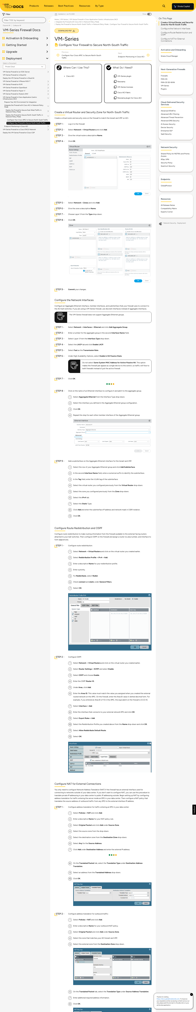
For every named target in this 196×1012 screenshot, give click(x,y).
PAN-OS (164, 79)
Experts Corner (167, 212)
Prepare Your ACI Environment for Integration (20, 102)
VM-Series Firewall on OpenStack (15, 88)
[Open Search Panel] (164, 6)
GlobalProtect (166, 186)
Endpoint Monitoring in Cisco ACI (16, 126)
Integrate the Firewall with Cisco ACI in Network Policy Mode (23, 106)
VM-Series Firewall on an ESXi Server (16, 72)
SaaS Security (166, 134)
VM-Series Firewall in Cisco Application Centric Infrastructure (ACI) (20, 98)
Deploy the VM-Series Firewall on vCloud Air (18, 78)
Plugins (164, 89)
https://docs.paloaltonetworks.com (168, 999)
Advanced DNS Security (170, 121)
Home (57, 19)
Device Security (167, 127)
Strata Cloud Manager (169, 56)
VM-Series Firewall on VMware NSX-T (16, 81)
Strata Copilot (183, 6)
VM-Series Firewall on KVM (12, 84)
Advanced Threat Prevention (172, 117)
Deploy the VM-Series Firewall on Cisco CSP (19, 133)
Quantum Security (168, 166)
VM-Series (64, 19)
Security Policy (166, 163)
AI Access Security (168, 124)
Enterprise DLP (166, 131)
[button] (194, 810)
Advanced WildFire (168, 111)
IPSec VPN (165, 159)
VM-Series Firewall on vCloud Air (14, 75)
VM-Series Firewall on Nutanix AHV (15, 94)
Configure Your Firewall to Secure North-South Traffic (26, 123)
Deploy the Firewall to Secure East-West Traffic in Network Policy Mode (23, 111)
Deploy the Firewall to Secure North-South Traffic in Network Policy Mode (24, 116)
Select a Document (9, 63)
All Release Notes (168, 205)
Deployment (181, 223)
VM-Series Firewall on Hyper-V (14, 91)
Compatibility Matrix (169, 209)
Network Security (169, 223)
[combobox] (24, 20)
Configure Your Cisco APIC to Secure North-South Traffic (27, 120)
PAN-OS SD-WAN (168, 82)
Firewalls (164, 76)
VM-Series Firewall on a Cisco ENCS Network (19, 129)
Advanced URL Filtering (170, 114)
